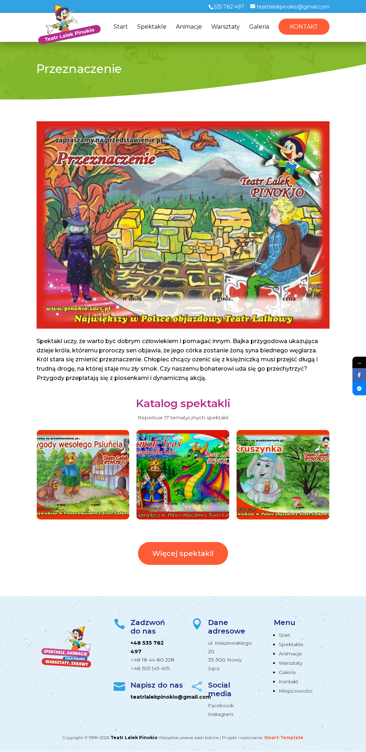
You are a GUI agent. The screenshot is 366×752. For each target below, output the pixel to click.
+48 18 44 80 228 (152, 659)
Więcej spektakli (183, 553)
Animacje (189, 27)
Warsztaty (225, 27)
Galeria (259, 27)
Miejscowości (295, 691)
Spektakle (152, 27)
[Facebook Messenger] (359, 388)
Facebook (221, 705)
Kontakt (304, 26)
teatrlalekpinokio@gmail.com (170, 697)
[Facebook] (359, 375)
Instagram (220, 714)
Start (121, 27)
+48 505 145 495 (149, 668)
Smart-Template (283, 737)
